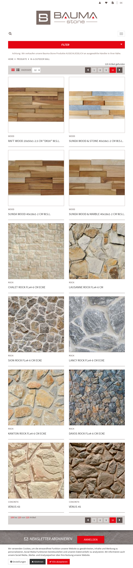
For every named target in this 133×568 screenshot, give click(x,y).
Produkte (22, 59)
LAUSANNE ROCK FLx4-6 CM (86, 287)
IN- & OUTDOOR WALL (40, 59)
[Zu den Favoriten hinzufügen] (26, 105)
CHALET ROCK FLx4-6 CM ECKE (26, 287)
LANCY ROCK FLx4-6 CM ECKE (86, 360)
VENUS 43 (14, 506)
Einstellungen (19, 561)
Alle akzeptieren (60, 561)
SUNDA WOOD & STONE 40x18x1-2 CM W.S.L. (96, 141)
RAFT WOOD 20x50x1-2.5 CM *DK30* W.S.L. (34, 141)
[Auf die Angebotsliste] (46, 105)
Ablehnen (38, 561)
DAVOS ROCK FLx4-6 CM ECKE (87, 433)
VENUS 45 (75, 506)
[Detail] (36, 105)
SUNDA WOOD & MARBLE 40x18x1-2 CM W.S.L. (97, 214)
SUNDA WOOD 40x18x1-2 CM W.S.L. (29, 214)
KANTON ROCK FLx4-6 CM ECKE (27, 433)
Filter (65, 45)
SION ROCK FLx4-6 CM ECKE (25, 360)
